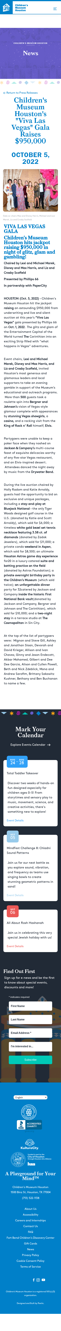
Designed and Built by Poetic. (30, 1303)
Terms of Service (30, 1267)
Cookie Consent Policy (30, 1261)
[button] (55, 8)
